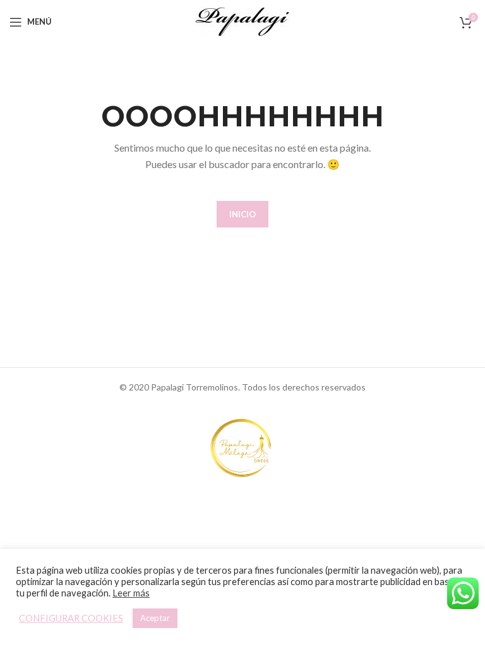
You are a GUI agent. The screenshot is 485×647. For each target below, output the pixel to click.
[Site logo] (242, 20)
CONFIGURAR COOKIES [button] (71, 618)
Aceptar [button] (155, 618)
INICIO (242, 214)
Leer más (131, 593)
